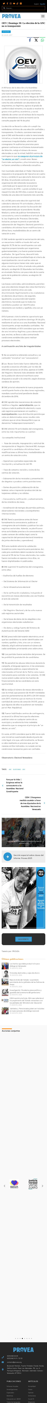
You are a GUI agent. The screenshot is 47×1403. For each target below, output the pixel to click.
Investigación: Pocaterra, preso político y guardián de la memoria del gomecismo (25, 991)
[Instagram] (11, 3)
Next (44, 832)
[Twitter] (4, 3)
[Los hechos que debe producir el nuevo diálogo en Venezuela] (5, 965)
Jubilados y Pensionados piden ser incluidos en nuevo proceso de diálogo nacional (27, 1009)
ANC (10, 769)
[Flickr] (21, 3)
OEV (23, 769)
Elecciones (17, 769)
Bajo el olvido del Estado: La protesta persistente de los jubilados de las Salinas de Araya (27, 982)
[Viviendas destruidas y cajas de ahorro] (5, 974)
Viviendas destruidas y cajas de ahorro (24, 973)
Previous (3, 832)
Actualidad (6, 31)
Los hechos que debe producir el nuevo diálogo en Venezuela (25, 964)
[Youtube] (14, 3)
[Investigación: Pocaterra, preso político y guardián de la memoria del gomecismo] (5, 992)
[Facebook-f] (7, 3)
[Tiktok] (17, 3)
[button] (42, 16)
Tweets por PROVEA (10, 951)
